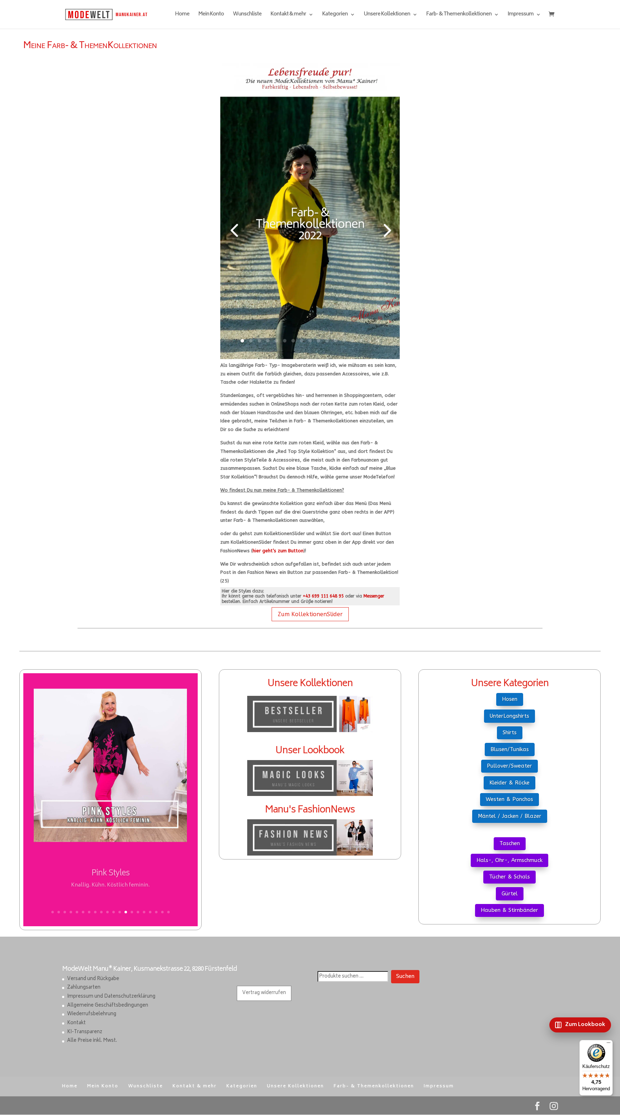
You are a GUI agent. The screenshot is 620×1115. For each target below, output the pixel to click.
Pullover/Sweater (509, 766)
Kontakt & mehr (288, 15)
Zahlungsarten (83, 988)
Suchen (405, 976)
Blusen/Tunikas (509, 749)
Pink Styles (110, 870)
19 (162, 912)
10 (107, 912)
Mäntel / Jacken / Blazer (509, 816)
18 (156, 912)
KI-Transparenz (84, 1032)
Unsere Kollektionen (387, 15)
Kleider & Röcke (509, 782)
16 (144, 912)
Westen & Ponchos (509, 799)
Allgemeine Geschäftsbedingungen (107, 1006)
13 (126, 912)
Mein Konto (211, 15)
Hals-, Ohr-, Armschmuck (509, 860)
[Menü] (608, 1044)
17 (150, 912)
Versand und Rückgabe (93, 979)
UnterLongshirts (509, 716)
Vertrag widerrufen (264, 993)
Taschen (509, 843)
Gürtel (510, 893)
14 (132, 912)
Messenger (373, 596)
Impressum (521, 15)
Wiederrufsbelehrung (91, 1014)
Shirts (510, 732)
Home (182, 15)
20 (168, 912)
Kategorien (335, 15)
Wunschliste (247, 15)
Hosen (509, 699)
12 (119, 912)
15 (138, 912)
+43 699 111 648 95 (323, 596)
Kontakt (76, 1023)
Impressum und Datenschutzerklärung (111, 997)
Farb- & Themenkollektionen (459, 15)
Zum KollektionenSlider (310, 614)
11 (113, 912)
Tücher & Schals (509, 876)
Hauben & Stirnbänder (509, 910)
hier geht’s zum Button (278, 550)
